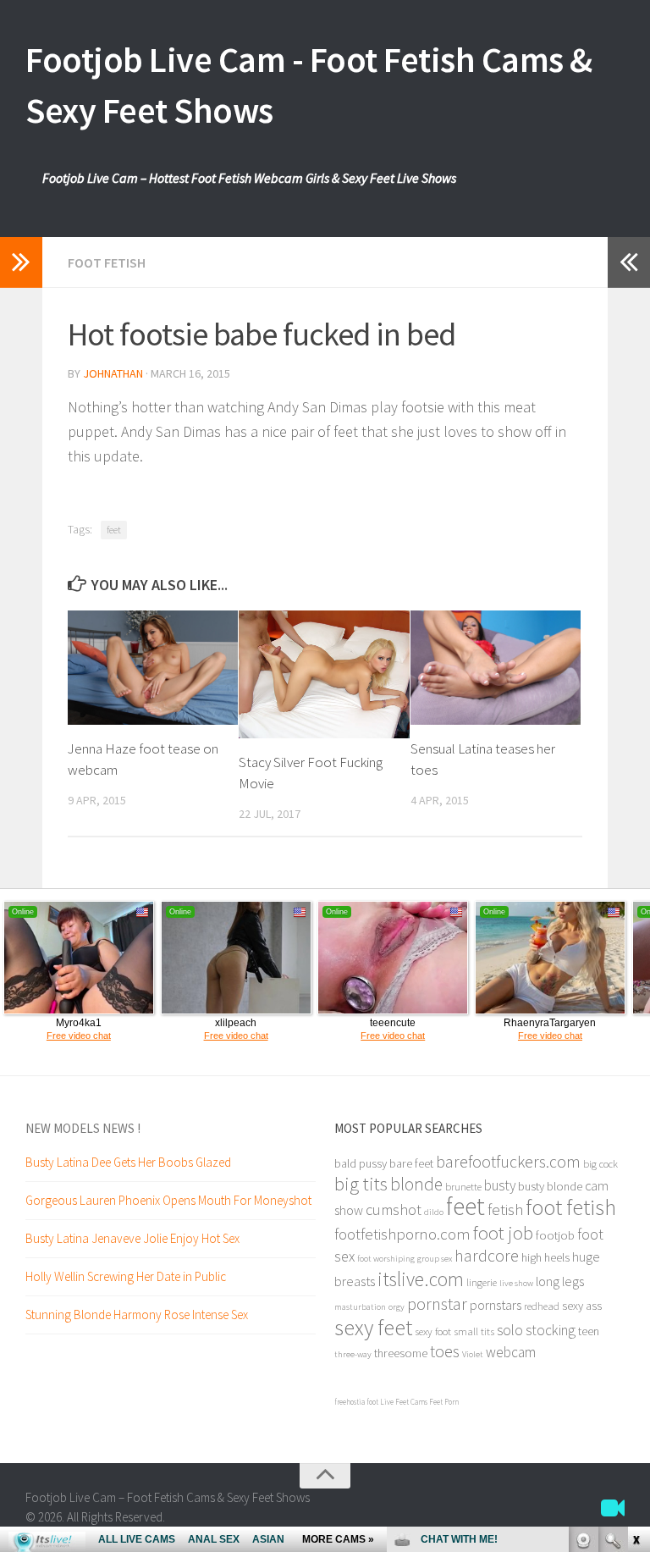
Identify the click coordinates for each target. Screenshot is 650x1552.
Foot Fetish (107, 262)
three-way (353, 1354)
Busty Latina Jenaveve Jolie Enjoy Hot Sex (132, 1238)
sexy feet (373, 1327)
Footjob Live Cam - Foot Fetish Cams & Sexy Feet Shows (308, 84)
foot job (503, 1233)
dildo (433, 1212)
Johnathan (113, 373)
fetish (505, 1209)
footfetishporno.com (402, 1233)
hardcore (486, 1255)
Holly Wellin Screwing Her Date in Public (125, 1276)
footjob (555, 1235)
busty (499, 1185)
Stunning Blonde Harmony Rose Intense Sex (136, 1314)
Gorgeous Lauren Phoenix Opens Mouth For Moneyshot (168, 1200)
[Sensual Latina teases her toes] (495, 667)
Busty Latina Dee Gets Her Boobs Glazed (128, 1162)
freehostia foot (356, 1401)
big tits (361, 1183)
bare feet (411, 1163)
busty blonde (550, 1186)
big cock (600, 1163)
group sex (434, 1258)
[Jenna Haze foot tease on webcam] (153, 667)
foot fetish (571, 1207)
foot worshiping (386, 1258)
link (635, 1287)
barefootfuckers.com (508, 1161)
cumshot (393, 1209)
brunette (463, 1186)
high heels (545, 1257)
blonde (416, 1184)
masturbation (360, 1306)
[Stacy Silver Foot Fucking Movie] (324, 674)
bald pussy (360, 1163)
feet (114, 529)
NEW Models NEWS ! (82, 1128)
